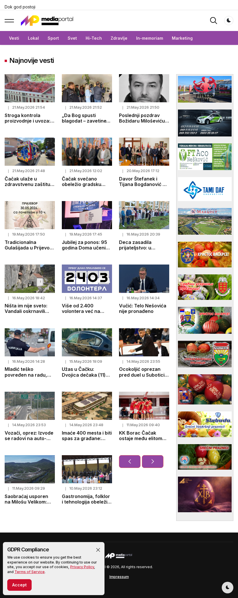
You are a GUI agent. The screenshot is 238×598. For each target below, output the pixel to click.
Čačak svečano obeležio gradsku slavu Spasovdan (81, 184)
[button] (98, 550)
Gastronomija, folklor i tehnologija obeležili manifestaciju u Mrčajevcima (86, 504)
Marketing (182, 38)
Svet (72, 38)
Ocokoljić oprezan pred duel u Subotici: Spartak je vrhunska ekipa (142, 377)
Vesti (14, 38)
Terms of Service (30, 572)
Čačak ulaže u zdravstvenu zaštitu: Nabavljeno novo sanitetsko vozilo (28, 187)
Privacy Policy (82, 567)
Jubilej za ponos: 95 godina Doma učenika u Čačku (86, 247)
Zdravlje (119, 38)
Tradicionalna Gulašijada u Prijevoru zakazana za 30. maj (30, 247)
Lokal (33, 38)
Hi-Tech (94, 38)
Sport (53, 38)
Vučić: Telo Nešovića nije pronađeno (142, 308)
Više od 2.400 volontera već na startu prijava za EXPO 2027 (81, 314)
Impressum (119, 577)
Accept (19, 584)
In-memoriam (149, 38)
